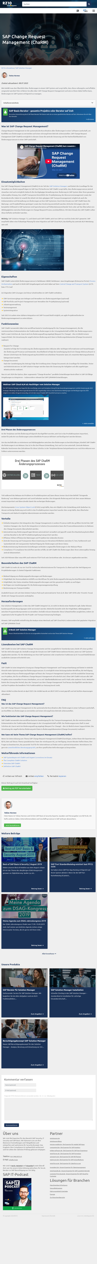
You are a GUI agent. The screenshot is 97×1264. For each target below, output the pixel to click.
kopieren (58, 776)
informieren (90, 119)
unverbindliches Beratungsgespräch (21, 747)
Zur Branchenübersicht (57, 1197)
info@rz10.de (13, 1160)
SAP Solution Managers (58, 186)
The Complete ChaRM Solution (15, 760)
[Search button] (89, 4)
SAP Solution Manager (24, 68)
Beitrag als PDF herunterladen (18, 788)
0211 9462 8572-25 (16, 1156)
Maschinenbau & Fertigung (58, 1185)
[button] (48, 103)
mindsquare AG (89, 1216)
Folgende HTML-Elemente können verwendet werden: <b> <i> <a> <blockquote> (30, 1096)
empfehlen (36, 776)
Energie (52, 1194)
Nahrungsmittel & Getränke (59, 1191)
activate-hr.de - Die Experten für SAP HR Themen (65, 1157)
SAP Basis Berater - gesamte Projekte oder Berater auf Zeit (41, 110)
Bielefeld (19, 1166)
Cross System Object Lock (25, 507)
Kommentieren (11, 1125)
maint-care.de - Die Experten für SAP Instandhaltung (67, 1160)
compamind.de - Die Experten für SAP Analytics (65, 1147)
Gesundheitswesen (56, 1188)
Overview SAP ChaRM (11, 763)
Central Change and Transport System (74, 284)
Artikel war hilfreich (13, 776)
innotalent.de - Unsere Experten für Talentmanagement (68, 1167)
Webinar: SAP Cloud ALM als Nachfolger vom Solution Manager (31, 384)
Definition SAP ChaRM (12, 766)
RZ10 (3, 68)
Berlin (13, 1166)
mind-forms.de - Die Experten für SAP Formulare (65, 1153)
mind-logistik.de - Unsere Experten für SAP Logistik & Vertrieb (70, 1171)
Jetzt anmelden (89, 423)
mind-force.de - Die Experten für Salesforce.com (65, 1163)
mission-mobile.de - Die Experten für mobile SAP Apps (67, 1144)
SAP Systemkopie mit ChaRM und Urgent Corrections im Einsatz (27, 757)
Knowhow (10, 68)
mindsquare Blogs (56, 1141)
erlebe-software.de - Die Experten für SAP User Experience (68, 1150)
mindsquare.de (55, 1138)
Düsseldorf (30, 1166)
